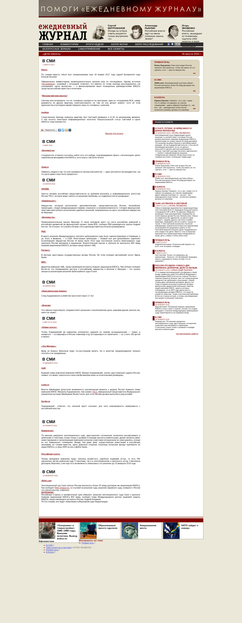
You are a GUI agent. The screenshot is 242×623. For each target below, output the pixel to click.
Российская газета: (50, 454)
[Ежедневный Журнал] (63, 39)
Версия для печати (114, 133)
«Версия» (46, 305)
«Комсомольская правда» (54, 291)
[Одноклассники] (66, 130)
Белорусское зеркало (56, 49)
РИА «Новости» (62, 488)
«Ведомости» (48, 150)
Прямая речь (162, 161)
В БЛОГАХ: (159, 97)
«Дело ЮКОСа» (52, 54)
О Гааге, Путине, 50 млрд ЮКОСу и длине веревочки (173, 129)
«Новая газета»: (49, 327)
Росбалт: (45, 250)
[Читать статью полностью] (175, 73)
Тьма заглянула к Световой (171, 203)
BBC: (43, 262)
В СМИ (158, 174)
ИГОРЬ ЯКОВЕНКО (181, 133)
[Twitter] (63, 130)
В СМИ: (158, 80)
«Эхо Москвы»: (48, 346)
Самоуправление (89, 49)
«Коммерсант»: (48, 201)
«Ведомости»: (48, 217)
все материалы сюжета (187, 334)
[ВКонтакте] (59, 130)
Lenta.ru (45, 385)
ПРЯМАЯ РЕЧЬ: (162, 62)
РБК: (43, 231)
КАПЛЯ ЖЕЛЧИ (119, 44)
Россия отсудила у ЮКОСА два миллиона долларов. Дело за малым (176, 266)
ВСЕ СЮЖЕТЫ (116, 49)
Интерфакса (48, 84)
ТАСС (95, 392)
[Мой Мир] (70, 130)
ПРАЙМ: (45, 189)
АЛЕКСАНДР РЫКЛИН (181, 270)
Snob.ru (45, 167)
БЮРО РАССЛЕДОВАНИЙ (149, 44)
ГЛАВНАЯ (47, 44)
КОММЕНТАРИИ (69, 44)
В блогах (160, 187)
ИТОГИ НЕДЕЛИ (95, 44)
